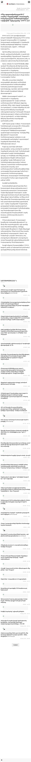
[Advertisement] (15, 760)
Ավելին (15, 645)
